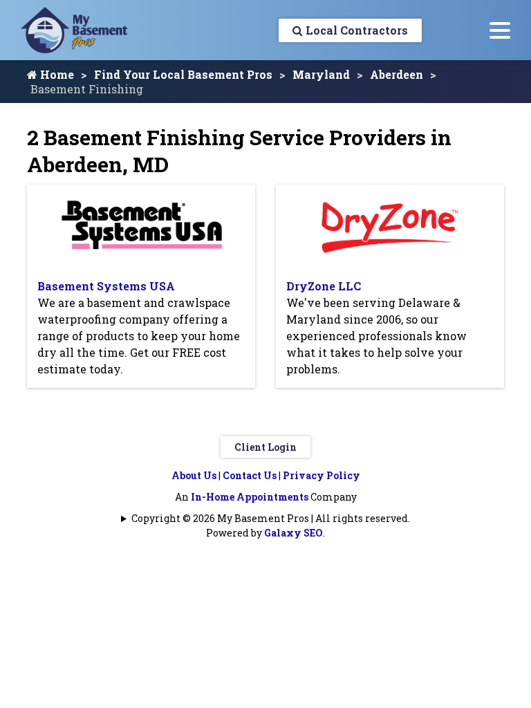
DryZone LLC (323, 286)
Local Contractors (355, 30)
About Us (193, 475)
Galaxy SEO (293, 532)
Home (55, 74)
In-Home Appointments (249, 496)
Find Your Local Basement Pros (183, 74)
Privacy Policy (321, 475)
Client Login (265, 447)
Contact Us (250, 475)
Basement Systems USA (106, 286)
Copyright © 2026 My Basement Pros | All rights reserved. (270, 518)
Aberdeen (396, 74)
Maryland (321, 74)
